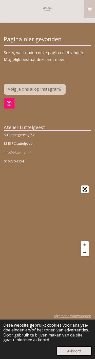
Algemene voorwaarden (72, 315)
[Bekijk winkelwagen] (89, 9)
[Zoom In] (85, 245)
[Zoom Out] (85, 252)
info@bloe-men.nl (17, 152)
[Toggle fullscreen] (85, 189)
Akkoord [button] (74, 351)
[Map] (47, 221)
